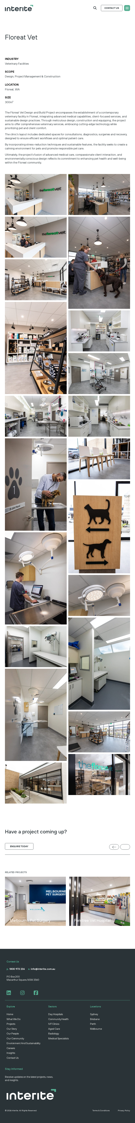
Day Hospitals (55, 1014)
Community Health (58, 1019)
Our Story (12, 1028)
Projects (11, 1023)
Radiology (53, 1033)
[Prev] (114, 847)
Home (10, 1014)
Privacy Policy (124, 1110)
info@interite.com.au (41, 968)
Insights (11, 1052)
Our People (13, 1033)
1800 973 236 (16, 968)
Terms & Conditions (101, 1110)
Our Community (15, 1038)
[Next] (125, 847)
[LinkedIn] (10, 992)
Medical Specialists (58, 1038)
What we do (13, 1019)
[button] (95, 8)
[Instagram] (23, 992)
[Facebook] (37, 992)
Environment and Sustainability (23, 1043)
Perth (93, 1023)
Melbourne (96, 1028)
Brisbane (95, 1019)
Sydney (94, 1014)
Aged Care (54, 1028)
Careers (11, 1048)
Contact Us (13, 1057)
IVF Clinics (53, 1023)
